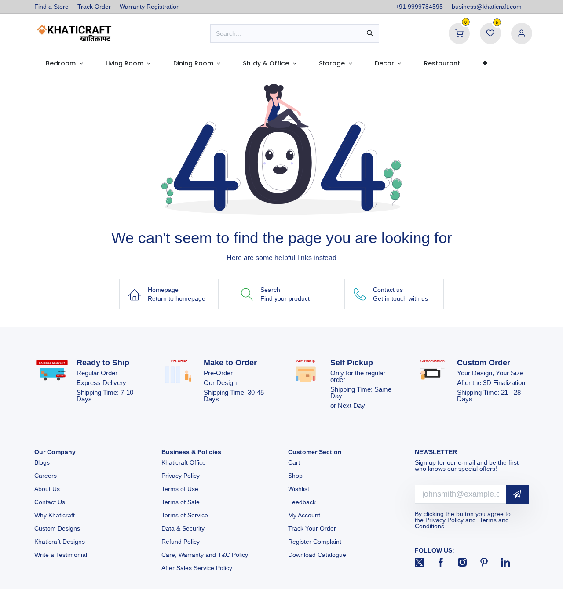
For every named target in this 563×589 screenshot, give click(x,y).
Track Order (94, 7)
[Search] (370, 33)
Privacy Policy (180, 475)
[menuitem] (64, 63)
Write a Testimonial (60, 554)
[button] (517, 494)
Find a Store (51, 7)
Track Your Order (312, 528)
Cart (295, 462)
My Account (304, 515)
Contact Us (49, 501)
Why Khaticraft (54, 515)
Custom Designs (57, 528)
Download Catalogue (317, 554)
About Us (47, 488)
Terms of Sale (180, 501)
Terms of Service (184, 515)
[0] (459, 32)
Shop (295, 475)
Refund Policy (180, 541)
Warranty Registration (150, 7)
